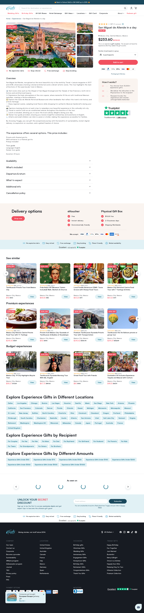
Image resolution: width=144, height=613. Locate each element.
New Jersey (23, 413)
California (12, 408)
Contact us (10, 548)
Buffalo (35, 413)
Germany (43, 567)
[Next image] (85, 66)
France (120, 423)
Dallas (10, 403)
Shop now (18, 218)
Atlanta (74, 418)
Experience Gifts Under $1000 (73, 465)
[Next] (72, 45)
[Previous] (6, 273)
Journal (9, 567)
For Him (35, 441)
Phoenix (131, 403)
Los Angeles (21, 403)
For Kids (124, 441)
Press (8, 576)
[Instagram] (124, 532)
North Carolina (48, 413)
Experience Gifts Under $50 (18, 460)
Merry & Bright (112, 557)
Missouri (127, 408)
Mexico (42, 564)
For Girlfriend (84, 441)
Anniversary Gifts (79, 554)
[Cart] (136, 8)
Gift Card (93, 13)
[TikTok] (132, 532)
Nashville (53, 418)
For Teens (12, 446)
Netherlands (44, 573)
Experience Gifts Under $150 (97, 460)
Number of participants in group (108, 51)
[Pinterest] (136, 532)
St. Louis (11, 413)
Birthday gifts (78, 545)
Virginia (132, 418)
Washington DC (40, 423)
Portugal (98, 423)
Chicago (34, 403)
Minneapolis (115, 408)
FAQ (7, 580)
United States (45, 545)
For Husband (98, 441)
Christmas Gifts (79, 548)
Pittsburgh (12, 418)
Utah (97, 418)
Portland (116, 413)
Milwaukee (67, 423)
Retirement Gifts (79, 567)
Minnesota (102, 408)
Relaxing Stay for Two (115, 567)
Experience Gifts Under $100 (70, 460)
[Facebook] (121, 532)
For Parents (112, 441)
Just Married (111, 551)
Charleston (41, 418)
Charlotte (62, 413)
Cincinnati (82, 413)
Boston (44, 403)
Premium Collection (114, 573)
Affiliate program (12, 561)
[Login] (131, 8)
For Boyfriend (69, 441)
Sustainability (11, 557)
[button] (69, 13)
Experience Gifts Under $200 (123, 460)
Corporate (103, 13)
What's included (14, 167)
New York (109, 403)
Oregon (106, 413)
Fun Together (112, 548)
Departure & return (15, 173)
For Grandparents (27, 446)
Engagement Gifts (80, 557)
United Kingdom (14, 428)
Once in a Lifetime (113, 561)
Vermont (121, 418)
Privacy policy (11, 573)
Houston (67, 403)
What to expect (14, 180)
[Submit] (125, 8)
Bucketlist (110, 554)
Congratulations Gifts (81, 570)
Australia (109, 423)
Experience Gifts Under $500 (46, 465)
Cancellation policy (15, 193)
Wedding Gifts (13, 13)
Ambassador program (14, 564)
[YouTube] (128, 532)
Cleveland (95, 413)
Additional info (13, 186)
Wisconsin (54, 423)
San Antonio (86, 418)
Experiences (16, 19)
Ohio (72, 413)
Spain (42, 570)
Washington (24, 423)
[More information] (123, 24)
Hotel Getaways (55, 13)
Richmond (12, 423)
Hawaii (80, 408)
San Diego (98, 403)
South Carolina (26, 418)
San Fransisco (25, 408)
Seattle (78, 403)
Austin (63, 418)
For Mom (45, 441)
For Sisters (42, 446)
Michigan (90, 408)
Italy (41, 561)
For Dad (56, 441)
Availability (11, 160)
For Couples (12, 441)
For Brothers (56, 446)
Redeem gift (131, 13)
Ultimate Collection (114, 570)
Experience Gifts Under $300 (19, 465)
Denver (50, 408)
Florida (59, 408)
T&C (7, 570)
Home (8, 19)
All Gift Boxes (41, 13)
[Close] (43, 598)
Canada (78, 423)
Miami (87, 403)
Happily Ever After (113, 564)
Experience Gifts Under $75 (44, 460)
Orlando (70, 408)
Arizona (121, 403)
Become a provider (13, 554)
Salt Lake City (108, 418)
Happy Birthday (112, 545)
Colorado (39, 408)
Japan (88, 423)
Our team (9, 545)
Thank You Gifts (79, 573)
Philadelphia (129, 413)
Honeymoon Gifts (79, 561)
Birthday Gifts (27, 13)
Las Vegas (56, 403)
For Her (24, 441)
